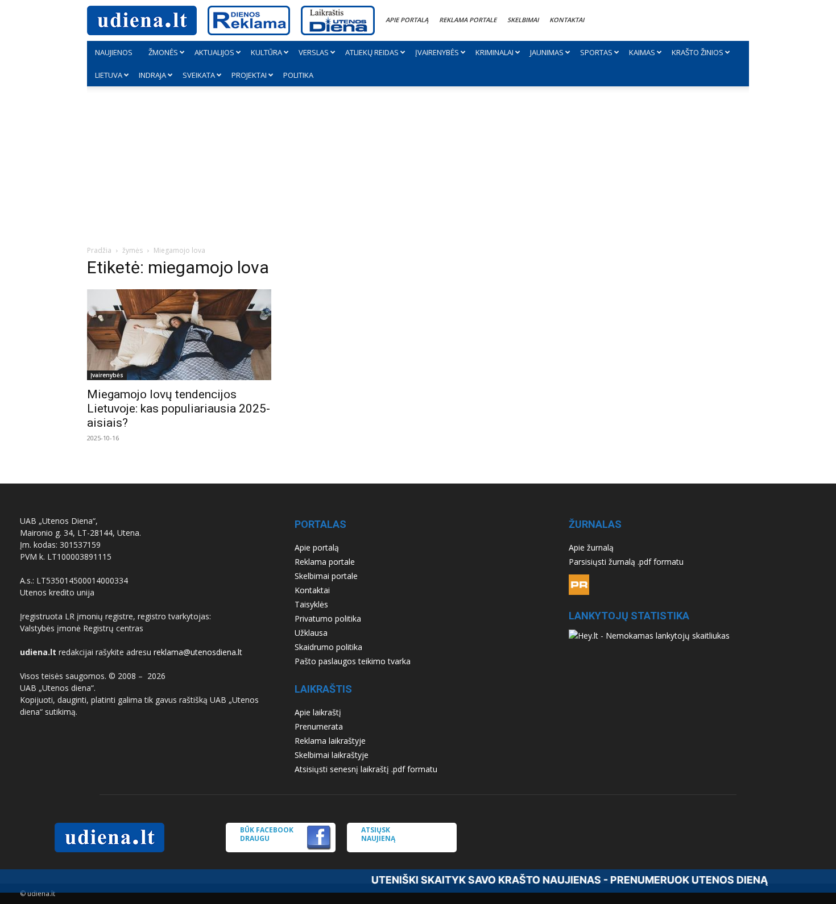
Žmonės (163, 52)
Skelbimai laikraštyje (332, 754)
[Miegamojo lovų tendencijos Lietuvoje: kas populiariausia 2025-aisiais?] (188, 334)
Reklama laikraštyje (330, 740)
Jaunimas (547, 52)
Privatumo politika (328, 618)
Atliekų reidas (372, 52)
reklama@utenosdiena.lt (198, 652)
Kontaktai (566, 19)
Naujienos (114, 52)
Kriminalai (494, 52)
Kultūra (266, 52)
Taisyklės (311, 604)
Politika (298, 75)
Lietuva (108, 75)
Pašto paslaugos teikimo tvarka (353, 661)
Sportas (596, 52)
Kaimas (642, 52)
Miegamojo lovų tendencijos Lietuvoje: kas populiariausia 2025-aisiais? (178, 409)
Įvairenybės (437, 52)
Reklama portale (467, 19)
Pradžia (99, 250)
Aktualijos (214, 52)
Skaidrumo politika (328, 646)
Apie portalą (407, 19)
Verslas (314, 52)
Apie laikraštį (318, 712)
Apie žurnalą (591, 547)
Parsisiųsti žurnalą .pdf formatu (626, 561)
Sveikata (199, 75)
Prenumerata (319, 726)
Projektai (249, 75)
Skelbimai (523, 19)
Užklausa (311, 632)
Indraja (152, 75)
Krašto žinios (697, 52)
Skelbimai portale (326, 575)
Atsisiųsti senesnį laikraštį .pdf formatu (366, 769)
